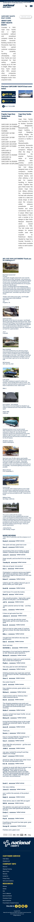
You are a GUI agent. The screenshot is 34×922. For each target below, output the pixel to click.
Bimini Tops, (17, 912)
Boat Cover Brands (7, 895)
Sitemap (5, 886)
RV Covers (22, 913)
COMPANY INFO (9, 864)
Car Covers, (17, 913)
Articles (4, 888)
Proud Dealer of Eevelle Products (11, 903)
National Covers (6, 912)
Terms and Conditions (8, 880)
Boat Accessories (7, 900)
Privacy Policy (6, 878)
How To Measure (7, 893)
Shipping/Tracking (7, 869)
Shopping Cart (6, 861)
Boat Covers (12, 912)
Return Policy (6, 871)
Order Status (6, 858)
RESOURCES (8, 883)
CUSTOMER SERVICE (11, 856)
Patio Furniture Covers (24, 912)
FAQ (4, 891)
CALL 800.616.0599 (8, 1)
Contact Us (5, 876)
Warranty (5, 873)
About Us (5, 866)
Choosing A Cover (7, 898)
